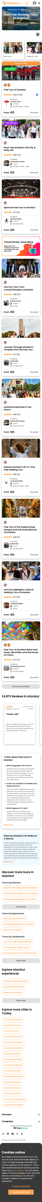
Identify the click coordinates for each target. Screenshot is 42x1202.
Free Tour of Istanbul (15, 89)
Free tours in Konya (12, 1071)
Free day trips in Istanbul (14, 918)
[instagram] (3, 1133)
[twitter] (17, 1133)
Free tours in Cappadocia (15, 1099)
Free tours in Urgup (12, 1088)
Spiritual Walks (16, 219)
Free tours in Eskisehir (13, 1065)
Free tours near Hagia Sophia (16, 947)
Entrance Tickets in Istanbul (16, 981)
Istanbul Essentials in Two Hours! (18, 408)
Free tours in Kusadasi (13, 1042)
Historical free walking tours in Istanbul (20, 893)
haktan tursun (15, 301)
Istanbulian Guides (17, 161)
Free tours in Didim (12, 1054)
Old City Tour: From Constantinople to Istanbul (18, 288)
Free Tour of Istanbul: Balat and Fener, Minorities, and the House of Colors (21, 652)
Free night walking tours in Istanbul (19, 924)
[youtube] (12, 1133)
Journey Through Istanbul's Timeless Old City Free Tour (18, 348)
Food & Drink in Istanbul (14, 987)
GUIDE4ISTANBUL (16, 604)
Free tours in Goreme (13, 1036)
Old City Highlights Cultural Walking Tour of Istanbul (18, 591)
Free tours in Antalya (13, 1019)
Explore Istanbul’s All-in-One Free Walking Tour (19, 468)
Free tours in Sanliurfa (13, 1048)
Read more (8, 825)
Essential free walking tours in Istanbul (20, 888)
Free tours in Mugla (12, 1082)
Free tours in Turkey (17, 9)
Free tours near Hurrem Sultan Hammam (21, 953)
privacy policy (17, 1170)
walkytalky (14, 361)
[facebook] (8, 1133)
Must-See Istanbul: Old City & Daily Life (19, 149)
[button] (13, 50)
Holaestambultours (17, 666)
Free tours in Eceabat (13, 1059)
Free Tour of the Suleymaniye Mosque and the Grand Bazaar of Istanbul (20, 530)
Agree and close (21, 1192)
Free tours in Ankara (12, 1025)
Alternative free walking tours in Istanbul (21, 899)
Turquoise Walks (16, 481)
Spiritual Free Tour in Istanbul (19, 207)
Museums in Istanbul (12, 992)
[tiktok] (22, 1133)
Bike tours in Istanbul (13, 930)
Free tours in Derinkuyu (13, 1105)
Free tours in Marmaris (13, 1076)
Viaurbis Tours (15, 101)
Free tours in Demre (12, 1093)
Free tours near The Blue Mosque (18, 942)
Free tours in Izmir (11, 1031)
